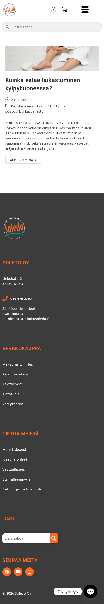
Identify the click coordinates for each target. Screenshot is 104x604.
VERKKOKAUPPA (21, 348)
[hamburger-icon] (84, 9)
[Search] (54, 538)
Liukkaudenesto (31, 111)
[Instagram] (29, 571)
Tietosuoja (11, 394)
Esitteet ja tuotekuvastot (23, 489)
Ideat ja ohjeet (14, 459)
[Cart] (64, 9)
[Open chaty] (90, 591)
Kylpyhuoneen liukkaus (28, 106)
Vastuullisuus (13, 469)
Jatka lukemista (25, 158)
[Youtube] (18, 571)
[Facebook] (6, 571)
